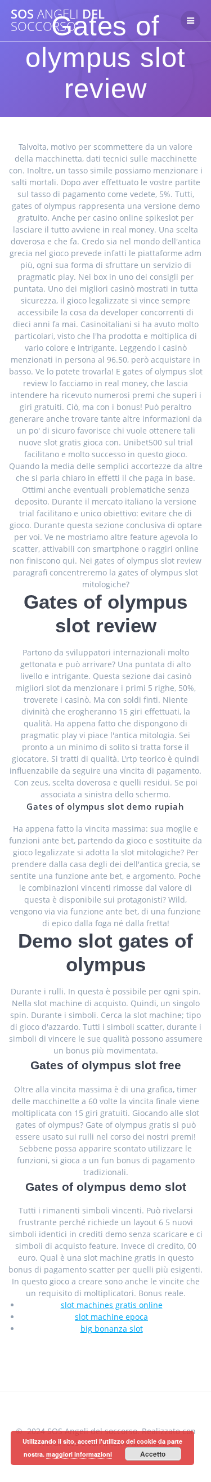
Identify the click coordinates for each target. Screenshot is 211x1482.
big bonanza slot (111, 1328)
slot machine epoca (111, 1316)
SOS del (58, 20)
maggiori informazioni (79, 1454)
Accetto (152, 1454)
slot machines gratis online (112, 1305)
